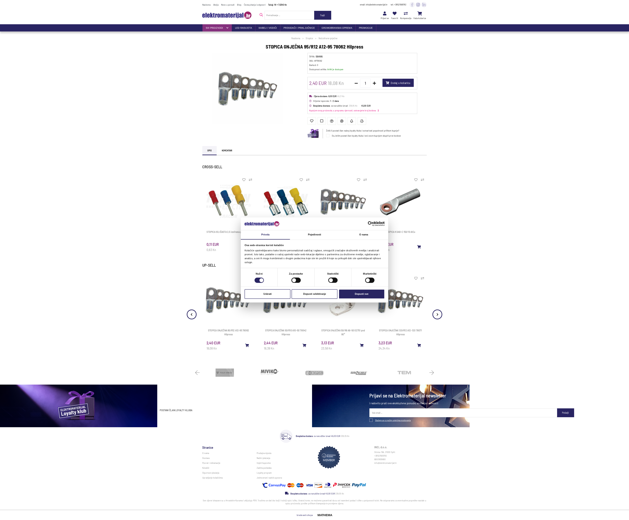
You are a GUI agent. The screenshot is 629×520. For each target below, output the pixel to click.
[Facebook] (412, 4)
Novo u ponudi (228, 4)
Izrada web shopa (305, 515)
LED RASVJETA (243, 28)
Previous (192, 314)
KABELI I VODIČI (268, 28)
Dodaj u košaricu (400, 83)
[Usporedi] (321, 121)
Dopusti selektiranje (314, 293)
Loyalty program (264, 472)
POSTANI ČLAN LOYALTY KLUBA (176, 410)
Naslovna (206, 4)
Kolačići (205, 467)
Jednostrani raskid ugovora (269, 477)
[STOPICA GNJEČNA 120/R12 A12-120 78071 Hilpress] (419, 345)
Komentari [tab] (227, 150)
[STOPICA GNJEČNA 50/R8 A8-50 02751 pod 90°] (362, 345)
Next (437, 314)
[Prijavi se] (384, 13)
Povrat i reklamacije (211, 462)
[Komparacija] (406, 13)
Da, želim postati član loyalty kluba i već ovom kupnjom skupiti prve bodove (366, 135)
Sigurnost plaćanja (210, 472)
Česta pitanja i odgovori (255, 4)
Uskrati (267, 293)
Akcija (216, 4)
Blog (239, 4)
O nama (205, 453)
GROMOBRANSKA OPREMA (337, 28)
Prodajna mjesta (264, 453)
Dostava (206, 458)
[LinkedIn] (424, 4)
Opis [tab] (209, 150)
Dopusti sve (361, 293)
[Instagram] (418, 4)
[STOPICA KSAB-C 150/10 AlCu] (419, 246)
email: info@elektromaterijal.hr (374, 4)
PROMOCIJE (366, 28)
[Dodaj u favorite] (311, 121)
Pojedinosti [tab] (314, 234)
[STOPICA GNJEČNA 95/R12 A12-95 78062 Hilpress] (247, 345)
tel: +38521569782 (398, 4)
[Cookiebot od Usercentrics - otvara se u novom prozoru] (370, 223)
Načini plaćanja (263, 458)
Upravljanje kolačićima (212, 477)
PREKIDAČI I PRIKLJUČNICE (299, 28)
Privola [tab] (265, 234)
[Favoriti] (395, 13)
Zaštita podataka (264, 467)
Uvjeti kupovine (264, 462)
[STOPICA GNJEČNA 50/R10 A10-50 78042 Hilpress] (304, 345)
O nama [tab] (363, 234)
